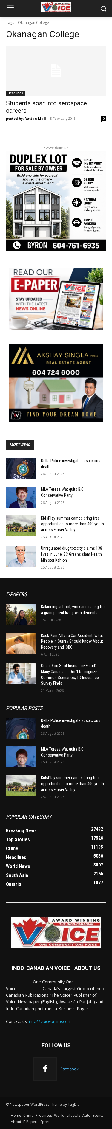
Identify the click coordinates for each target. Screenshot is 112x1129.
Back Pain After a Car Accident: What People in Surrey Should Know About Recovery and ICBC (72, 641)
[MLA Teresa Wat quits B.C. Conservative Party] (21, 497)
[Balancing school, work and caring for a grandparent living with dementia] (21, 614)
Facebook (69, 1068)
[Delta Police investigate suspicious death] (21, 468)
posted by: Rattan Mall (26, 118)
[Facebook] (45, 1069)
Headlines (15, 93)
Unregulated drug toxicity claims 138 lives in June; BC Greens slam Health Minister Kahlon (71, 554)
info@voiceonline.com (50, 1021)
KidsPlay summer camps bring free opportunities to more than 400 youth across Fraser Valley (72, 524)
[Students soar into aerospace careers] (56, 71)
